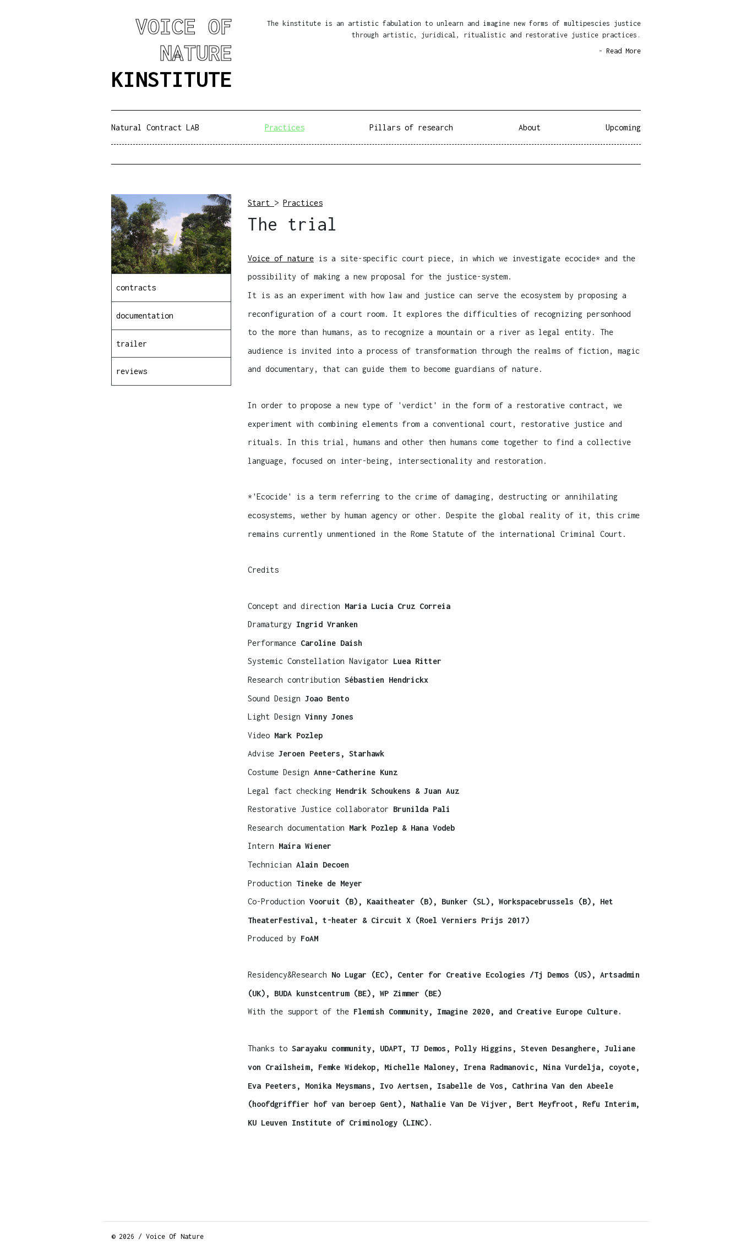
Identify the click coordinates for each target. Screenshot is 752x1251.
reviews (131, 371)
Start (261, 202)
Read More (623, 51)
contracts (136, 287)
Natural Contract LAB (155, 127)
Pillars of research (411, 127)
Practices (284, 127)
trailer (131, 343)
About (530, 127)
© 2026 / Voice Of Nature (157, 1236)
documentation (144, 315)
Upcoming (623, 127)
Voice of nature (281, 258)
